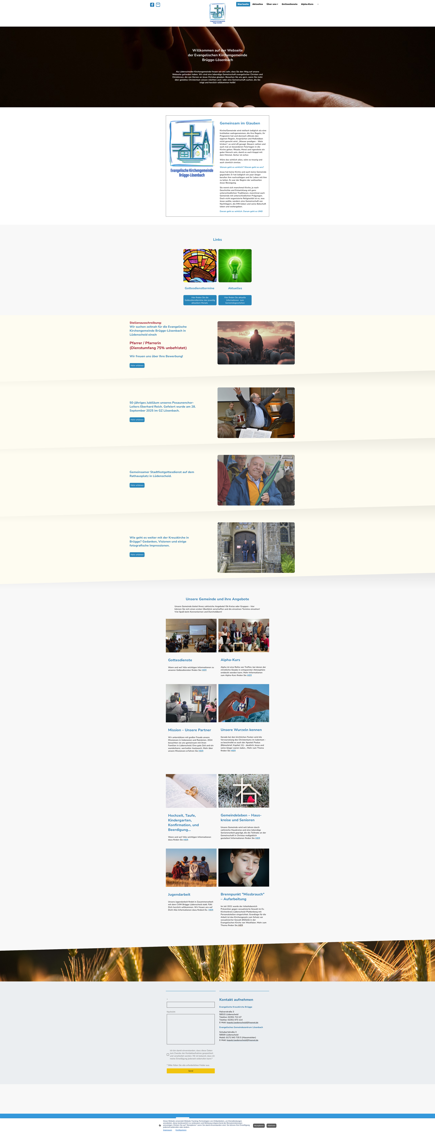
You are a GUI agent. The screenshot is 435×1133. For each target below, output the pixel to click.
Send (190, 1071)
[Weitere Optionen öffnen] (318, 4)
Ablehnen (271, 1126)
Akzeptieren (259, 1126)
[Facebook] (152, 5)
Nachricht (171, 1011)
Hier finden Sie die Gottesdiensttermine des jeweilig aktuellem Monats (200, 300)
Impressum (167, 1130)
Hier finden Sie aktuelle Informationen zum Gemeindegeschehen (235, 300)
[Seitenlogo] (217, 13)
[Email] (158, 5)
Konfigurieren (181, 1130)
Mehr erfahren (137, 365)
